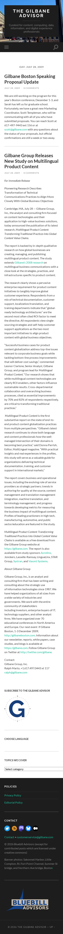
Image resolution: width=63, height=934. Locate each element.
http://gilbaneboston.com (19, 635)
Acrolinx (46, 552)
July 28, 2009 (12, 88)
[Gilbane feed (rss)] (14, 830)
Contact (9, 837)
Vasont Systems (38, 561)
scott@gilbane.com (15, 129)
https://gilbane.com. (16, 548)
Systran (17, 561)
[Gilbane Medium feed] (35, 830)
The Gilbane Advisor (31, 13)
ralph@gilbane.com (15, 672)
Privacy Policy (12, 795)
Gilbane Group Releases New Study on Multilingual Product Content (31, 161)
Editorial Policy (13, 802)
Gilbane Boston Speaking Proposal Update (29, 79)
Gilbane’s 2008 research (29, 262)
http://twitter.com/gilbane (36, 652)
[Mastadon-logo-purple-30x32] (21, 830)
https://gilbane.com (16, 647)
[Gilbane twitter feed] (7, 830)
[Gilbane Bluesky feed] (28, 830)
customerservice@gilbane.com (35, 837)
